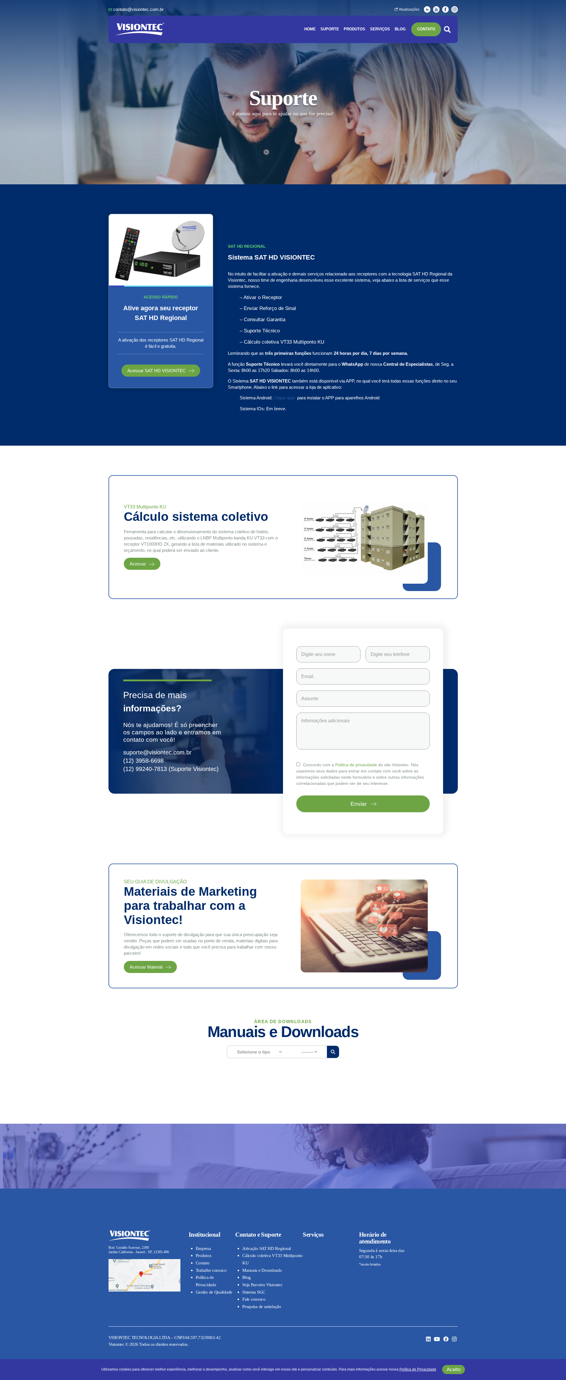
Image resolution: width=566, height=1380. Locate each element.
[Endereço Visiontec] (144, 1261)
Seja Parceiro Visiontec (262, 1284)
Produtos (354, 29)
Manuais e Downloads (262, 1270)
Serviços (380, 29)
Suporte (329, 29)
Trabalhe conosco (211, 1270)
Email (307, 676)
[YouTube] (436, 9)
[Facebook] (445, 9)
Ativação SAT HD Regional (266, 1248)
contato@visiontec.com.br (138, 9)
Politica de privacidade (356, 764)
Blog (400, 29)
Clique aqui (284, 397)
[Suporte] (161, 216)
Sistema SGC (253, 1291)
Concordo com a (340, 764)
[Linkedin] (428, 1340)
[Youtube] (437, 1340)
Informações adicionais (325, 720)
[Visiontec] (140, 24)
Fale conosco (253, 1299)
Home (310, 29)
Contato (426, 29)
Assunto (309, 698)
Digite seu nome (318, 654)
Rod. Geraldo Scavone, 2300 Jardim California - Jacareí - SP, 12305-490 (138, 1250)
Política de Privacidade (417, 1369)
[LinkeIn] (427, 9)
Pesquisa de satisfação (261, 1306)
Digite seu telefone (390, 654)
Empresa (203, 1248)
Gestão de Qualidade (214, 1291)
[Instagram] (454, 9)
